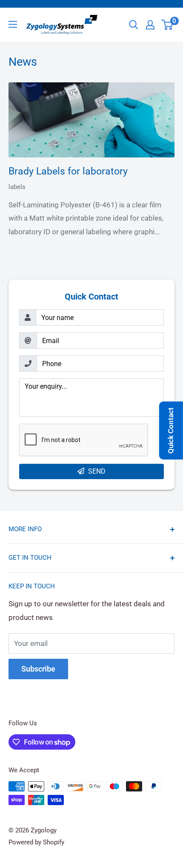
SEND (97, 471)
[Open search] (133, 24)
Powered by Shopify (36, 842)
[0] (167, 25)
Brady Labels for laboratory (68, 171)
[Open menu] (13, 24)
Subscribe (38, 668)
